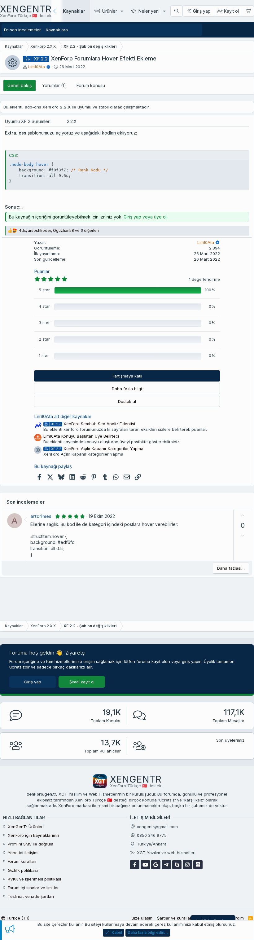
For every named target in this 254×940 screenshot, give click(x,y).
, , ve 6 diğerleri (58, 230)
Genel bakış (19, 85)
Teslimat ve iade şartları (31, 896)
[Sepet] (248, 11)
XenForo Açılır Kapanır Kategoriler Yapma (97, 448)
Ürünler (109, 11)
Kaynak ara (57, 29)
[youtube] (145, 864)
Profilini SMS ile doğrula (30, 843)
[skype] (177, 864)
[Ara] (176, 11)
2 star (44, 339)
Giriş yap (32, 681)
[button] (122, 11)
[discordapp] (198, 864)
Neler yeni (149, 11)
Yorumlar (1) (54, 85)
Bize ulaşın (142, 918)
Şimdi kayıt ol (81, 681)
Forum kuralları (22, 861)
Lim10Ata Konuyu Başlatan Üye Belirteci (81, 436)
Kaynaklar (74, 11)
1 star (44, 355)
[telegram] (166, 864)
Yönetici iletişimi (23, 852)
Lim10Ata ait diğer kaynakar (62, 416)
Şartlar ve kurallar (174, 918)
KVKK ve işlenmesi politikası (34, 878)
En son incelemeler (22, 29)
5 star (44, 289)
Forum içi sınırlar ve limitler (33, 887)
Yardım (237, 918)
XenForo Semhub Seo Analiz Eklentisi (93, 423)
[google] (155, 864)
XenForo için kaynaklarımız (33, 835)
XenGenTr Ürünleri (26, 826)
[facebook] (134, 864)
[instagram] (187, 864)
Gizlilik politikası (23, 870)
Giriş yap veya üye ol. (146, 216)
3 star (44, 322)
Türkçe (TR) (17, 918)
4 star (44, 306)
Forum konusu (91, 85)
